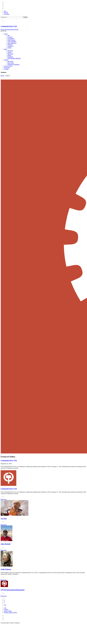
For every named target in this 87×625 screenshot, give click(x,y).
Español (6, 69)
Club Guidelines (11, 41)
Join (5, 11)
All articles (10, 61)
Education (10, 50)
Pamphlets (10, 57)
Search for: (4, 17)
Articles (6, 60)
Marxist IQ (10, 53)
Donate (6, 12)
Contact (6, 609)
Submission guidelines (13, 64)
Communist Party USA (9, 460)
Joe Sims (4, 518)
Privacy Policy (8, 611)
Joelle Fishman (6, 569)
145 (5, 605)
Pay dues (9, 37)
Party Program (11, 40)
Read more (4, 499)
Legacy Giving (8, 66)
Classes (9, 52)
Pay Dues (6, 14)
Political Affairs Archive (10, 612)
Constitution (10, 38)
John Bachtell (5, 544)
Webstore (9, 44)
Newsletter (7, 67)
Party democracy (11, 43)
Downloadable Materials (14, 58)
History (9, 55)
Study (5, 49)
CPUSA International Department (12, 590)
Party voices (10, 63)
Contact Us (10, 46)
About (5, 34)
